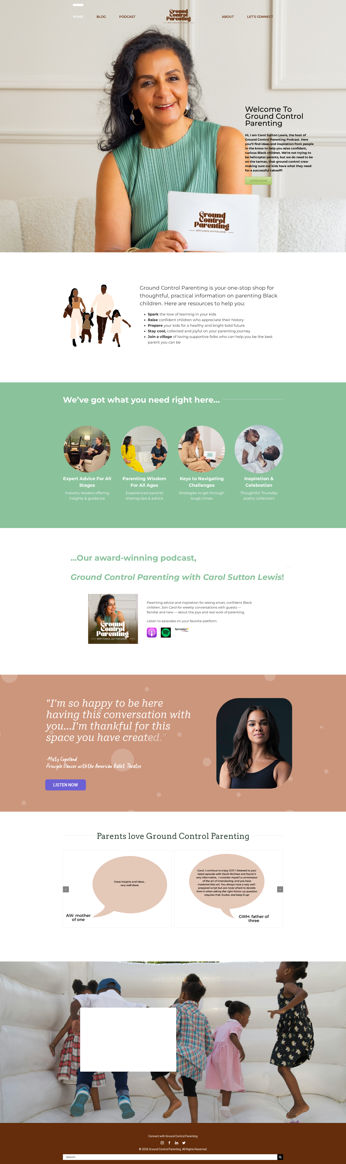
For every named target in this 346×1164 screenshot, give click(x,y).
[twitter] (183, 1142)
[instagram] (162, 1142)
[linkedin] (176, 1142)
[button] (66, 889)
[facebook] (169, 1142)
